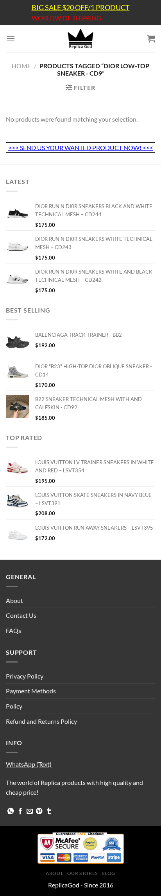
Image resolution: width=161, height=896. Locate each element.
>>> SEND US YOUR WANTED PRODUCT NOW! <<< (80, 147)
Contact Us (21, 615)
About (14, 600)
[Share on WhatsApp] (10, 811)
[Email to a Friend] (30, 811)
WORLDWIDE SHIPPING (66, 17)
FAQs (13, 630)
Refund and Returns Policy (41, 721)
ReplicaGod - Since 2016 (80, 885)
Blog (108, 873)
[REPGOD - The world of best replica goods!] (80, 38)
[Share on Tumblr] (49, 811)
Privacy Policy (24, 676)
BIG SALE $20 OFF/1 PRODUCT (81, 7)
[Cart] (151, 38)
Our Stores (82, 873)
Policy (14, 706)
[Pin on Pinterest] (39, 811)
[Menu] (10, 38)
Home (21, 65)
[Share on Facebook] (20, 811)
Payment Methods (31, 691)
